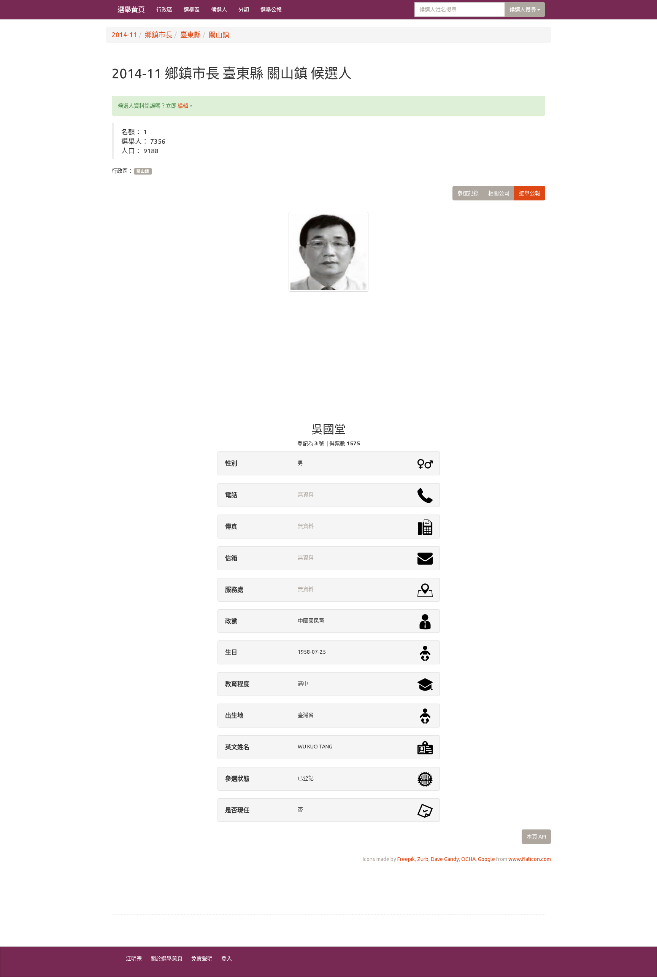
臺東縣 (190, 34)
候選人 (219, 9)
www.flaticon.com (529, 859)
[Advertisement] (328, 362)
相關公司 (498, 193)
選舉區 (192, 9)
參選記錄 (468, 193)
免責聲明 (202, 958)
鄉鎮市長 (158, 34)
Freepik (406, 859)
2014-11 (124, 34)
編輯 (183, 106)
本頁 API (536, 837)
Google (486, 859)
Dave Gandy (445, 859)
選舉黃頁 (131, 9)
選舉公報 (271, 9)
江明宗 (134, 958)
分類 (243, 9)
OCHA (468, 859)
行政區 (164, 9)
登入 (226, 958)
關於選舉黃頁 (166, 958)
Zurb (422, 859)
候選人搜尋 (523, 9)
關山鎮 (219, 34)
